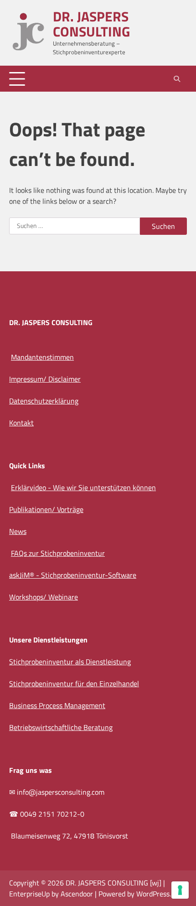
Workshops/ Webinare (43, 596)
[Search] (176, 79)
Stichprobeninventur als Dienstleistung (70, 661)
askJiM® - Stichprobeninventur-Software (72, 574)
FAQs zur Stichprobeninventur (58, 553)
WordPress (153, 893)
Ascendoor (77, 893)
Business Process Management (57, 705)
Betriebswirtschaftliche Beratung (61, 727)
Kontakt (21, 422)
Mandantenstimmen (42, 357)
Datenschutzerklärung (43, 400)
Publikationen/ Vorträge (46, 509)
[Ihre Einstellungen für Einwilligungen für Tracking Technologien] (180, 890)
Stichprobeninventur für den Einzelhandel (74, 683)
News (17, 531)
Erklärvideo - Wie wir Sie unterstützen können (83, 487)
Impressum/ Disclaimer (45, 378)
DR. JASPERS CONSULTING (91, 24)
